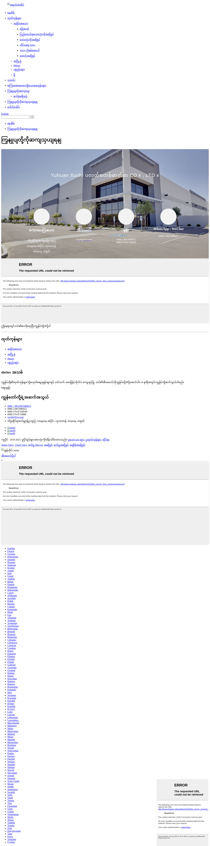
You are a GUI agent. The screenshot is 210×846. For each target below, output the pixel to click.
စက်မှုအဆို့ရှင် (61, 445)
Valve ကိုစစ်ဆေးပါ (30, 50)
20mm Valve (7, 445)
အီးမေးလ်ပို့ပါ (8, 455)
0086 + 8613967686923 (19, 406)
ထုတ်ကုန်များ (14, 18)
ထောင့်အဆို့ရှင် (27, 55)
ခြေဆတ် (24, 29)
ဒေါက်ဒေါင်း (13, 107)
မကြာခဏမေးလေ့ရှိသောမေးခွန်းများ (26, 85)
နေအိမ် (11, 12)
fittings (17, 65)
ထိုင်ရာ (105, 439)
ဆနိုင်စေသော (21, 23)
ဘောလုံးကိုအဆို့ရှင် (30, 39)
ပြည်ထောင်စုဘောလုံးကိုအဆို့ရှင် (37, 34)
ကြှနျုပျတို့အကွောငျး (18, 91)
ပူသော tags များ (76, 439)
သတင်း (11, 80)
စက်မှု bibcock (35, 445)
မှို (14, 74)
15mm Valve (21, 445)
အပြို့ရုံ (17, 61)
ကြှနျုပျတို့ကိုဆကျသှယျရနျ (22, 101)
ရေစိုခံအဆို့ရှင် (77, 445)
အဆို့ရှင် (48, 445)
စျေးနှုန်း (5, 387)
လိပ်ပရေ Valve (27, 45)
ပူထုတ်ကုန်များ (93, 439)
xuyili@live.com (15, 417)
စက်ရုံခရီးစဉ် (20, 96)
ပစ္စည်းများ (19, 69)
